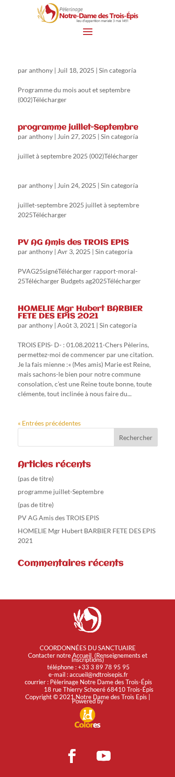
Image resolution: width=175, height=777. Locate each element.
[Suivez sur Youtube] (104, 756)
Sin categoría (117, 70)
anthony (41, 70)
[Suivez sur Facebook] (72, 756)
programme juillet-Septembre (78, 127)
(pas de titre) (36, 478)
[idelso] (87, 726)
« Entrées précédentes (49, 423)
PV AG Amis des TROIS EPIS (73, 243)
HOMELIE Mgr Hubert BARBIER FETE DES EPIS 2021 (80, 312)
